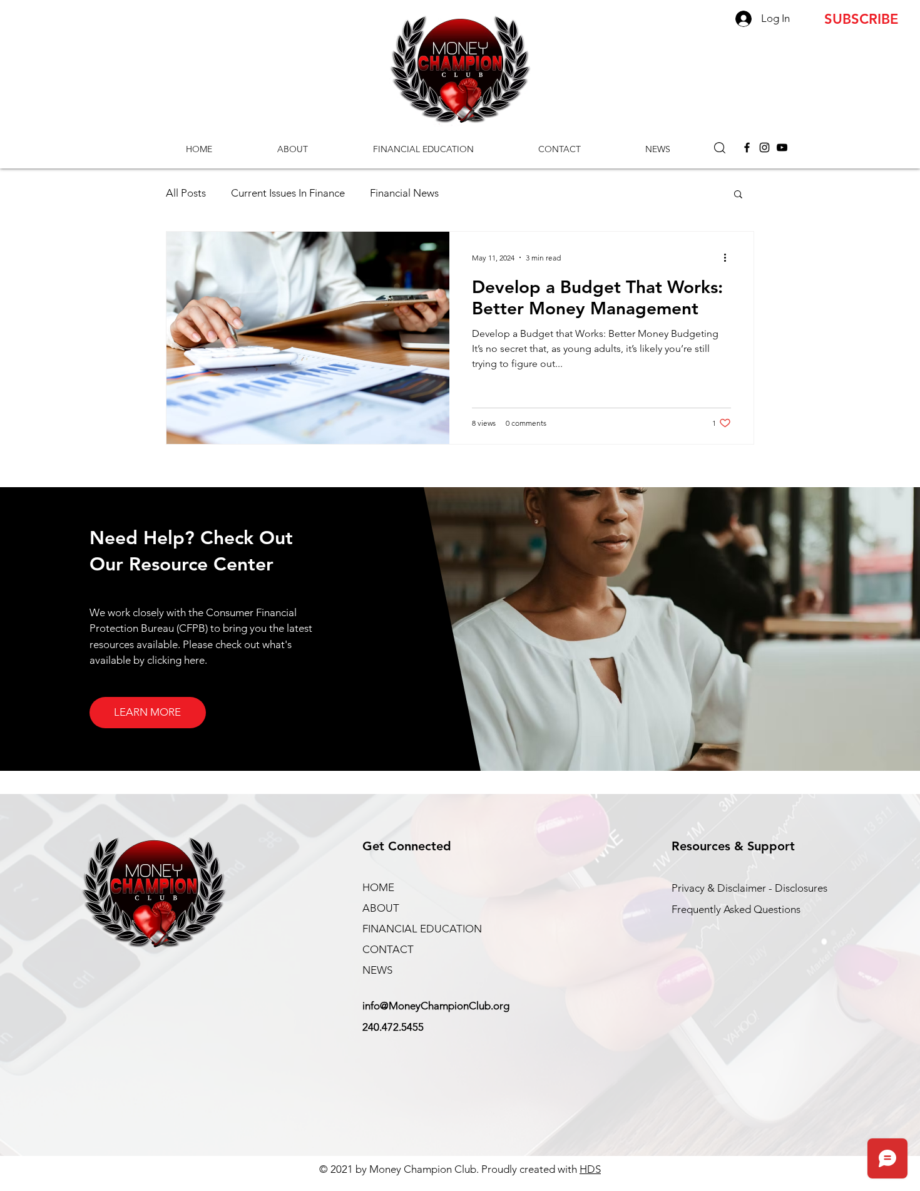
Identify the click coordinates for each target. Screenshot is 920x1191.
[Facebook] (747, 147)
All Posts (186, 193)
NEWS (377, 970)
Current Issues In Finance (288, 193)
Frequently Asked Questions (736, 909)
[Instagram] (764, 147)
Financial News (404, 193)
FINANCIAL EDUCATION (422, 928)
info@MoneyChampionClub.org (435, 1005)
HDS (590, 1169)
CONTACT (388, 949)
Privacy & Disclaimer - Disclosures (749, 888)
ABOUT (380, 908)
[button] (719, 147)
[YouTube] (782, 147)
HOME (378, 887)
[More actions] (729, 257)
